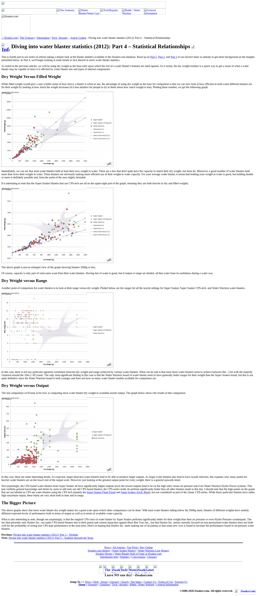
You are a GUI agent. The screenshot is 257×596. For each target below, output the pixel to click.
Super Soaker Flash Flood (101, 492)
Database (105, 584)
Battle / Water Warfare (142, 584)
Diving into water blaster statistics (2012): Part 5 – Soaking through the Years (51, 537)
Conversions (138, 556)
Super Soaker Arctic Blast (135, 492)
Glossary (152, 556)
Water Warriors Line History (153, 550)
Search (125, 581)
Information (43, 37)
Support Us (181, 581)
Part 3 (174, 56)
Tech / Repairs (59, 37)
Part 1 (153, 56)
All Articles (118, 547)
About (104, 581)
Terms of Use (165, 581)
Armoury (93, 584)
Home (81, 584)
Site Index (136, 581)
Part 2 (161, 56)
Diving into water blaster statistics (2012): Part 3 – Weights (45, 534)
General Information (167, 584)
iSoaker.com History (99, 550)
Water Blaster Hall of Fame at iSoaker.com (138, 553)
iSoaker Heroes (104, 553)
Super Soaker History (124, 550)
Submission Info (109, 556)
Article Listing (78, 37)
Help (96, 581)
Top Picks (132, 547)
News (107, 547)
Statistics (125, 556)
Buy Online (146, 547)
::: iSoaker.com (9, 37)
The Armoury (27, 37)
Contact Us (150, 581)
